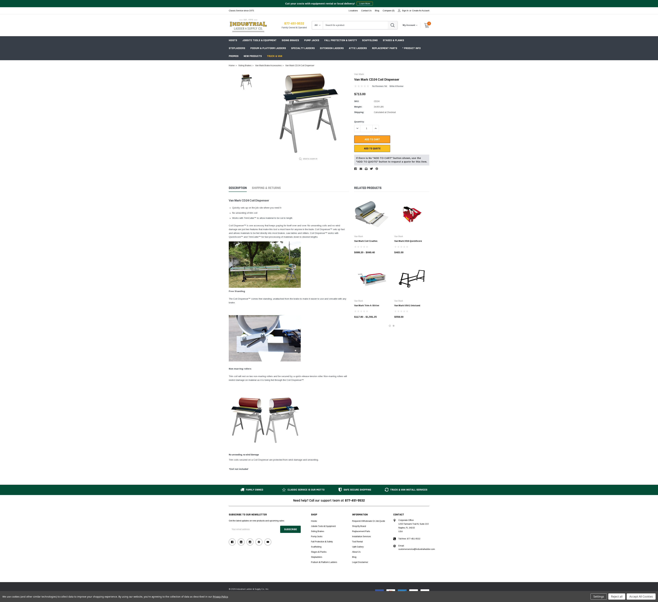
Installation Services (361, 536)
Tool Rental (357, 541)
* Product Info (411, 48)
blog (377, 11)
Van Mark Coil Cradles (365, 241)
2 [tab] (393, 326)
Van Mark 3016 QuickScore (408, 241)
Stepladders (237, 48)
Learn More (364, 3)
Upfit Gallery (358, 547)
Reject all (617, 596)
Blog (354, 557)
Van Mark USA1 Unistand (407, 305)
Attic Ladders (358, 48)
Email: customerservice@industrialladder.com (416, 547)
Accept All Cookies (641, 596)
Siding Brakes (290, 40)
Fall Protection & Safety (340, 40)
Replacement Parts (384, 48)
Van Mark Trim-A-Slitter (366, 305)
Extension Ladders (332, 48)
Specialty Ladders (303, 48)
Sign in (405, 11)
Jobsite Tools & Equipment (259, 40)
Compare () (388, 10)
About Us (356, 552)
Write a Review (396, 86)
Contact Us (366, 11)
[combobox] (355, 25)
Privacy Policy (220, 596)
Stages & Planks (393, 40)
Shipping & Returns (266, 188)
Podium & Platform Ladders (268, 48)
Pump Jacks (311, 40)
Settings (598, 596)
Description (238, 188)
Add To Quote (372, 148)
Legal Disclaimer (360, 562)
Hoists (233, 40)
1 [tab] (390, 326)
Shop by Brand (359, 526)
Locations (353, 11)
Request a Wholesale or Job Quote (368, 521)
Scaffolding (370, 40)
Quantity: (359, 122)
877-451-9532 (294, 23)
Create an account (420, 11)
